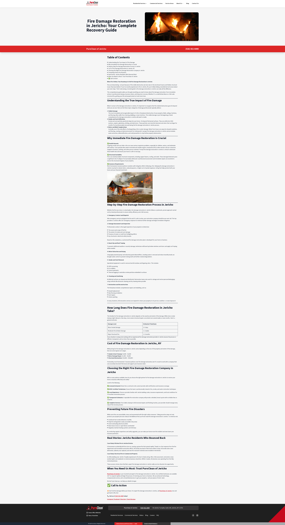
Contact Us (195, 3)
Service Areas (169, 3)
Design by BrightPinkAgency (150, 523)
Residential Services (139, 3)
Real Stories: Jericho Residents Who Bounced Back (122, 74)
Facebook (117, 499)
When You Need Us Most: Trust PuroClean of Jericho (122, 76)
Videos (141, 515)
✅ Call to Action (113, 78)
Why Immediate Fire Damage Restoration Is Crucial (122, 64)
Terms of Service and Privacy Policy (124, 523)
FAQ (157, 515)
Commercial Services (156, 3)
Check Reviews (131, 499)
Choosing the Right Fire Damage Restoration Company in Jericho (126, 70)
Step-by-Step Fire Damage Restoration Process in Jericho (124, 66)
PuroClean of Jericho (166, 491)
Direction (123, 499)
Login (135, 523)
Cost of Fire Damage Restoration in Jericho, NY (121, 68)
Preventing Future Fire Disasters (117, 72)
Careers (152, 515)
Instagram (110, 499)
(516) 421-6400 (192, 49)
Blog (187, 3)
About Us (179, 3)
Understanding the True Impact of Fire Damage (121, 62)
